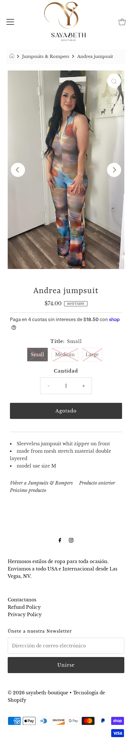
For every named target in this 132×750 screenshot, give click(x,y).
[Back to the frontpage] (13, 56)
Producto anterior (97, 483)
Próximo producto (28, 490)
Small (37, 354)
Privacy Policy (25, 614)
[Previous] (18, 170)
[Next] (114, 170)
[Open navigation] (10, 21)
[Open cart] (122, 21)
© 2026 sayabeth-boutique (38, 693)
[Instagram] (71, 540)
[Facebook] (60, 540)
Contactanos (22, 600)
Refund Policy (24, 607)
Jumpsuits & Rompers (45, 56)
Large (92, 354)
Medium (65, 354)
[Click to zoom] (114, 81)
